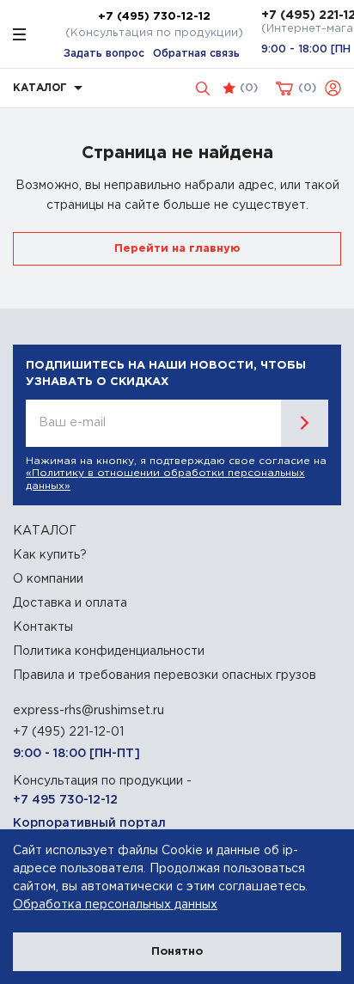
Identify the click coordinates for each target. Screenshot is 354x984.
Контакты (43, 627)
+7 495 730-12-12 (65, 800)
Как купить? (50, 555)
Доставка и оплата (70, 603)
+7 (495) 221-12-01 (68, 732)
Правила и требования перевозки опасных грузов (164, 675)
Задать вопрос (104, 53)
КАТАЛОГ (44, 531)
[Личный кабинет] (333, 88)
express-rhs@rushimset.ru (88, 711)
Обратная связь (196, 53)
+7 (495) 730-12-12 (154, 16)
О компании (48, 579)
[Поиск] (202, 88)
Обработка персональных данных (115, 905)
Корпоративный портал (89, 823)
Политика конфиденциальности (108, 651)
